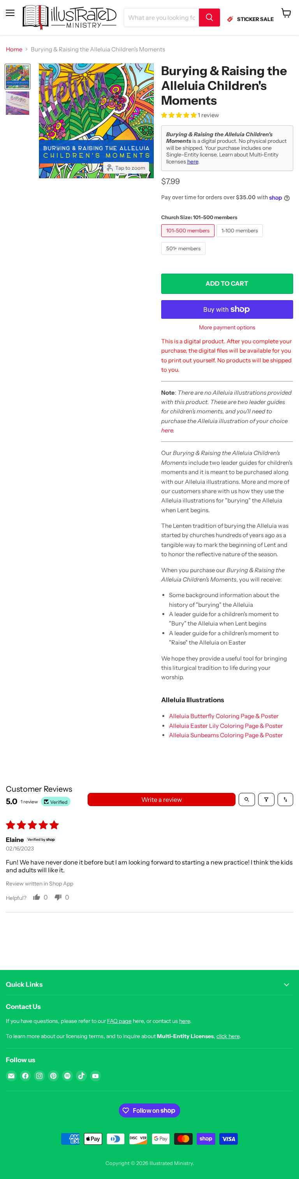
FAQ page (119, 1020)
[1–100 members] (240, 238)
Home (14, 49)
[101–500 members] (188, 238)
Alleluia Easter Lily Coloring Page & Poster (226, 725)
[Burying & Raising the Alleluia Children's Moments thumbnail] (17, 76)
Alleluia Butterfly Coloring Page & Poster (224, 716)
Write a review (161, 799)
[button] (179, 115)
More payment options (227, 327)
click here (227, 1036)
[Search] (209, 17)
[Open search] (247, 799)
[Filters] (266, 799)
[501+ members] (184, 256)
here (192, 161)
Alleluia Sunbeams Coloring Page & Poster (226, 735)
